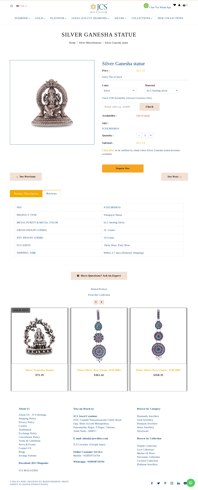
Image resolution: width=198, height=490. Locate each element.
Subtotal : (107, 143)
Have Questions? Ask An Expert (101, 275)
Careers (23, 426)
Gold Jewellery (145, 420)
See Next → (175, 176)
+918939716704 (91, 455)
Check (149, 106)
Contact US (25, 448)
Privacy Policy (26, 422)
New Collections (170, 18)
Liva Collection (145, 449)
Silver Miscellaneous (90, 42)
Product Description (26, 193)
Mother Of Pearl (146, 453)
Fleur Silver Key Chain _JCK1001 (158, 370)
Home (72, 42)
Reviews (51, 193)
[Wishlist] (174, 5)
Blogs (22, 452)
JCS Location (80, 444)
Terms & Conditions (30, 440)
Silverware (143, 431)
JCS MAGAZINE (28, 470)
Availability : (109, 115)
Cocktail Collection (147, 460)
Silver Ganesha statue (39, 370)
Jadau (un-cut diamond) (89, 18)
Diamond (21, 18)
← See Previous (26, 176)
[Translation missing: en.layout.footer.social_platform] (153, 483)
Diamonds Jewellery (148, 416)
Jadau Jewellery (145, 427)
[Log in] (179, 5)
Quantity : (108, 135)
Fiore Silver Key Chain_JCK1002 (99, 370)
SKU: (105, 123)
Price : (106, 70)
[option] (52, 102)
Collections (141, 18)
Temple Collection (147, 446)
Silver (120, 18)
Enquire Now (123, 168)
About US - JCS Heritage (32, 414)
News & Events (27, 444)
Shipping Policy (27, 418)
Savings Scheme (27, 455)
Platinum (57, 18)
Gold (39, 18)
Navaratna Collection (148, 457)
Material (150, 85)
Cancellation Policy (29, 437)
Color (105, 85)
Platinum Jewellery (147, 423)
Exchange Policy (28, 433)
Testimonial (25, 429)
